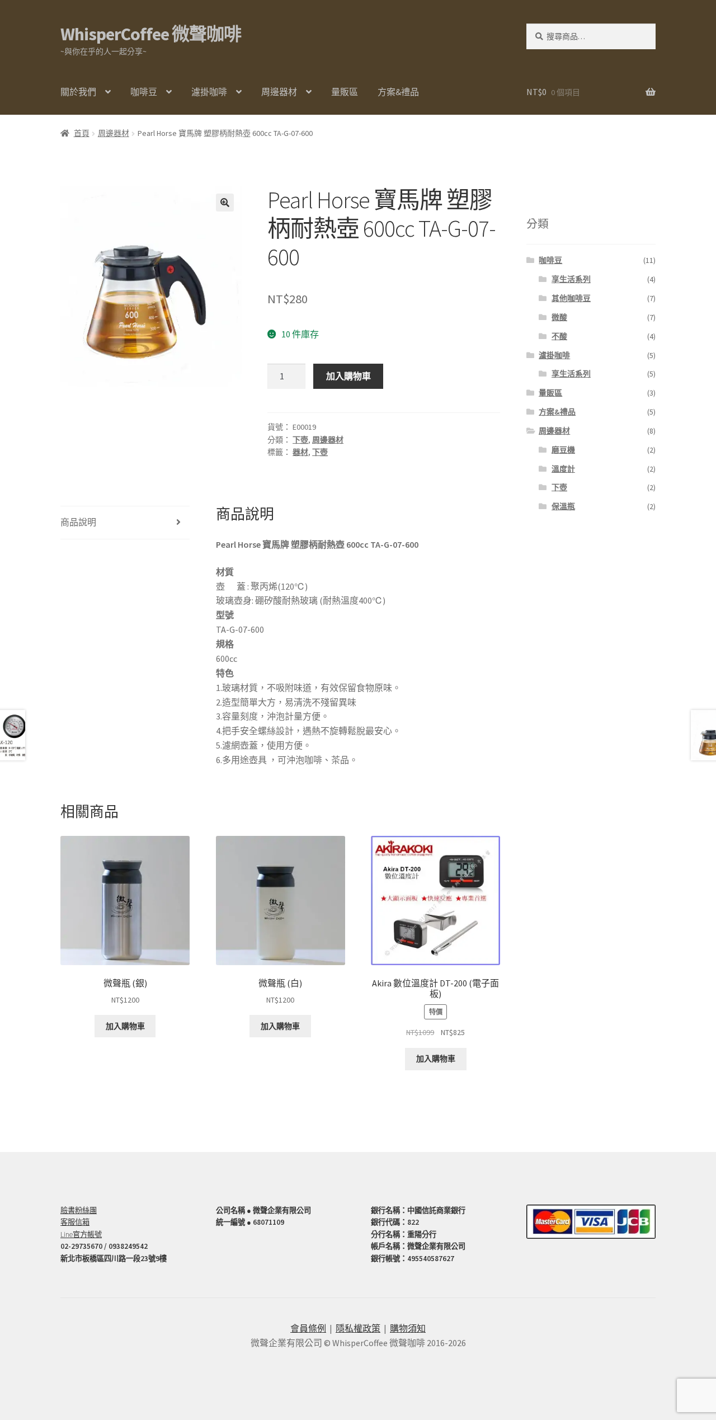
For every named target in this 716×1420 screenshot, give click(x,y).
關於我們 (78, 91)
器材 (300, 452)
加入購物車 (348, 376)
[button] (225, 202)
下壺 (300, 440)
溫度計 (563, 469)
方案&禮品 (398, 91)
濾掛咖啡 (209, 91)
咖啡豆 (143, 91)
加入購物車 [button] (125, 1026)
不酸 (559, 336)
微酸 (559, 317)
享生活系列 (571, 279)
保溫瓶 (563, 506)
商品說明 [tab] (78, 522)
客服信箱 (75, 1222)
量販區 (344, 91)
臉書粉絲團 (78, 1210)
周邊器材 (279, 91)
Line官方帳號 (81, 1234)
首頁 (82, 133)
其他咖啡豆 (571, 298)
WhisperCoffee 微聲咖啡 (150, 34)
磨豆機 (563, 450)
